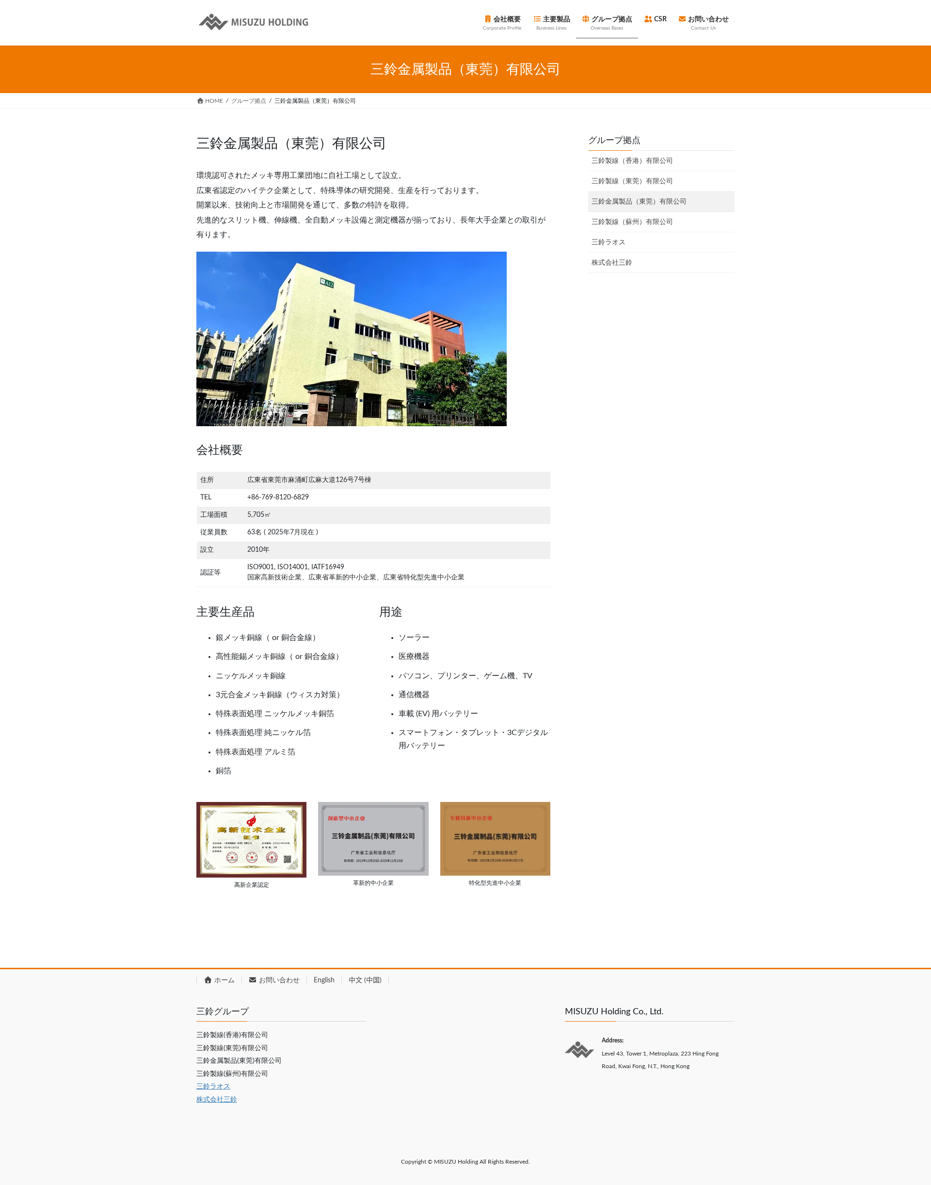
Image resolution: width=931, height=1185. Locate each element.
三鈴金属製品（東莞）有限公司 (639, 201)
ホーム (223, 980)
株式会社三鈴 (612, 262)
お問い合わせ (278, 980)
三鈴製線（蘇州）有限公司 (632, 222)
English (324, 980)
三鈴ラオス (609, 242)
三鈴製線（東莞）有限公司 (632, 181)
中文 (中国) (365, 980)
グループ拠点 (614, 140)
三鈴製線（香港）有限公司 (632, 161)
